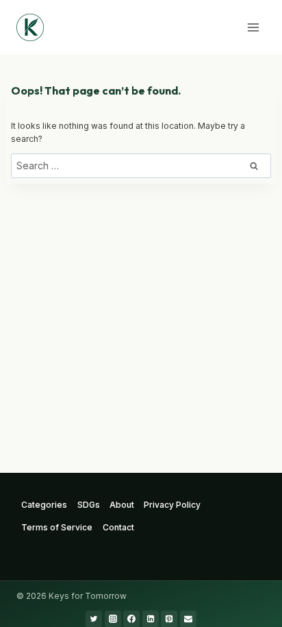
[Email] (188, 619)
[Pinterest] (169, 619)
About (122, 505)
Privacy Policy (172, 505)
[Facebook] (131, 619)
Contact (118, 527)
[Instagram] (113, 619)
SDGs (88, 505)
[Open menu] (253, 27)
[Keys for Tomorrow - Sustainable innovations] (30, 27)
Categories (44, 505)
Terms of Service (56, 527)
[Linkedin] (150, 619)
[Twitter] (94, 619)
